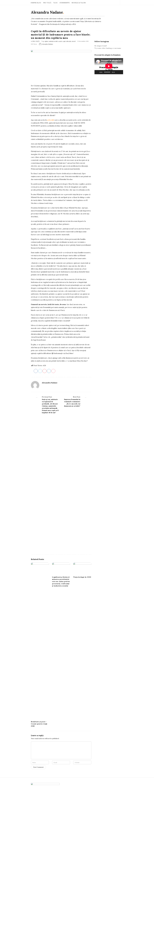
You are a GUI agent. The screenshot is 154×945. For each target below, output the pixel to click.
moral (73, 41)
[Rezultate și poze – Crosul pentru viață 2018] (40, 641)
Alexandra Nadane (47, 12)
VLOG (55, 3)
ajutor (46, 41)
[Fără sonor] (117, 72)
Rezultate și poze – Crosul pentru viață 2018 (39, 724)
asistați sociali (53, 41)
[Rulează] (97, 72)
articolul (50, 120)
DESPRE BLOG (36, 3)
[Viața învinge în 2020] (82, 569)
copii (63, 41)
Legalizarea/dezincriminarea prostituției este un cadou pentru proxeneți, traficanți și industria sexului (61, 581)
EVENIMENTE (65, 3)
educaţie (68, 41)
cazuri (60, 41)
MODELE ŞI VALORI (79, 3)
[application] (108, 66)
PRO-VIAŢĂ (47, 3)
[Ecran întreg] (120, 72)
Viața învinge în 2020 (82, 577)
